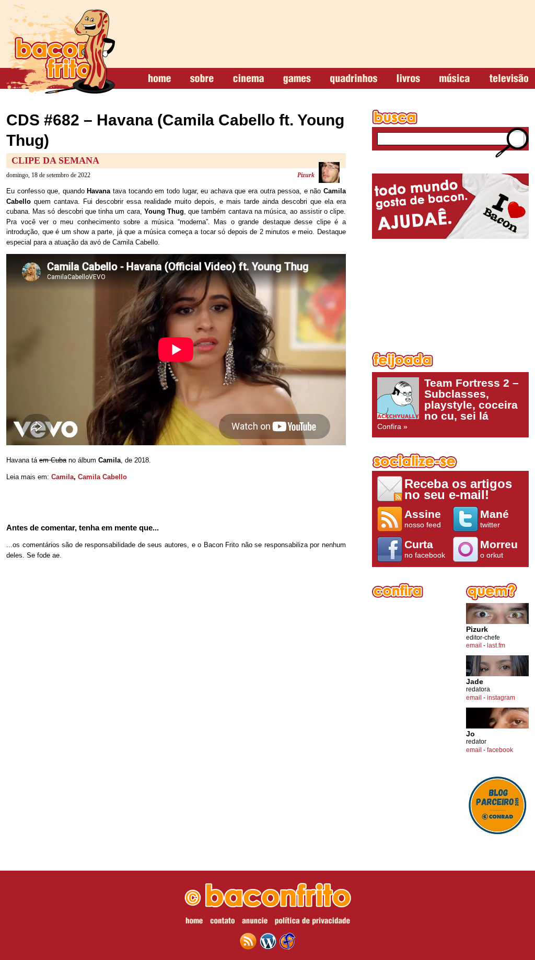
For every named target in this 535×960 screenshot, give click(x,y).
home (159, 79)
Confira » (448, 404)
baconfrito (60, 49)
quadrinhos (353, 79)
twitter (494, 518)
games (297, 79)
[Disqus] (176, 705)
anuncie (255, 922)
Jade (474, 682)
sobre (202, 79)
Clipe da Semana (55, 160)
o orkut (499, 548)
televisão (508, 79)
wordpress (268, 941)
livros (408, 79)
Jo (470, 734)
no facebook (424, 548)
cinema (248, 79)
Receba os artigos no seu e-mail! (458, 489)
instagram (501, 697)
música (454, 79)
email (474, 645)
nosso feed (422, 518)
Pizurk (306, 175)
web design (287, 941)
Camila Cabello (102, 477)
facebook (500, 750)
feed (248, 941)
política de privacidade (312, 922)
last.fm (496, 645)
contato (222, 922)
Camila (62, 477)
